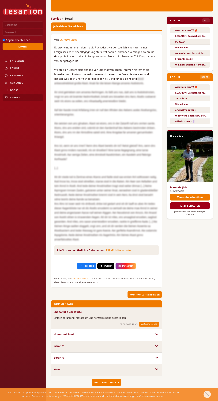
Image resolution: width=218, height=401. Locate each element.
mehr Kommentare (107, 382)
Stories (56, 18)
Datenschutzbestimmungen (47, 396)
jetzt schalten (190, 206)
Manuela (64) (178, 187)
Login (22, 46)
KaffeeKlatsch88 (149, 324)
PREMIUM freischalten (119, 250)
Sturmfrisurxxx (68, 40)
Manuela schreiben (190, 197)
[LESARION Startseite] (23, 9)
